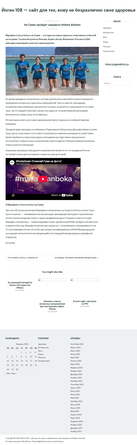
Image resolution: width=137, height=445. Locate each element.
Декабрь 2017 (76, 428)
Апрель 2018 (76, 414)
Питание (107, 46)
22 (22, 365)
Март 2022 (75, 364)
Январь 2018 (76, 425)
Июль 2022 (75, 351)
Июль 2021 (75, 391)
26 (8, 369)
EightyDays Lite (44, 441)
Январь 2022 (76, 371)
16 (26, 361)
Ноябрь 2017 (76, 431)
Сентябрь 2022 (77, 344)
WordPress (26, 441)
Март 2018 (75, 418)
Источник (10, 243)
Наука (105, 42)
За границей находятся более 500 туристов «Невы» (20, 285)
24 (31, 365)
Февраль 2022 (77, 367)
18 (36, 361)
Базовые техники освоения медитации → (77, 258)
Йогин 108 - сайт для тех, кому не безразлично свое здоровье (45, 438)
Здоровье (107, 28)
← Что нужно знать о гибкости (22, 258)
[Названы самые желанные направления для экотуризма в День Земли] (52, 287)
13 (13, 361)
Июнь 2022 (75, 354)
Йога (105, 37)
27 (13, 369)
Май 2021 (75, 398)
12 (8, 361)
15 (22, 361)
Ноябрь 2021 (76, 377)
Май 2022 (75, 357)
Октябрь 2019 (76, 401)
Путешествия (52, 21)
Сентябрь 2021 (77, 384)
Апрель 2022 (76, 361)
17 (31, 361)
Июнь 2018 (75, 408)
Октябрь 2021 (76, 381)
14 (17, 361)
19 (8, 365)
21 (17, 365)
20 (13, 365)
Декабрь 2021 (76, 374)
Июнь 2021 (75, 394)
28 (17, 369)
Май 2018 (75, 411)
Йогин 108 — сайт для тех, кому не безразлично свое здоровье (69, 10)
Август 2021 (76, 388)
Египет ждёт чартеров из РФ (84, 302)
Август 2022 (76, 347)
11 (36, 356)
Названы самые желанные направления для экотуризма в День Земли (52, 305)
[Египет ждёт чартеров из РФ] (85, 287)
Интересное (108, 32)
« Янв (8, 373)
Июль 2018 (75, 404)
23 (26, 365)
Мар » (13, 373)
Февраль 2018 (77, 421)
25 (36, 365)
